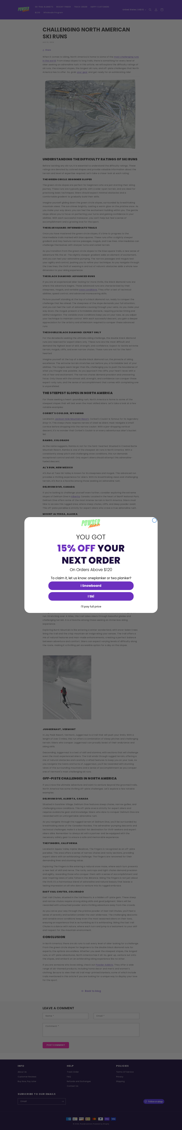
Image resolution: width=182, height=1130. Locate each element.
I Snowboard (91, 585)
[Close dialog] (154, 520)
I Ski (91, 596)
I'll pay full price (91, 606)
